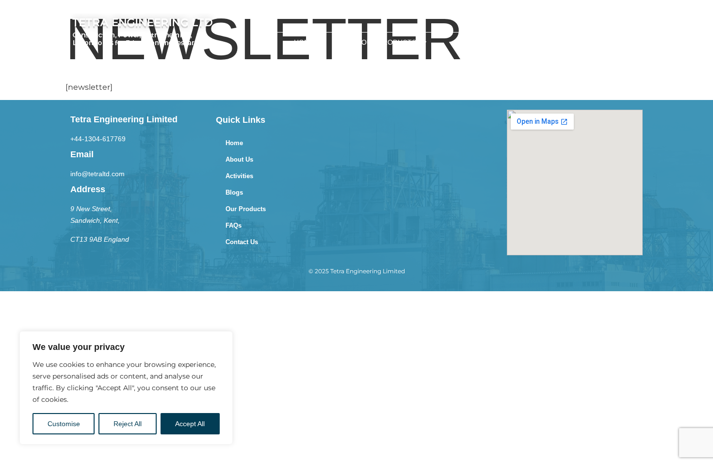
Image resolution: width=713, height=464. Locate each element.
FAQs (472, 42)
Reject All (127, 424)
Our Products (246, 209)
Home (304, 42)
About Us (239, 159)
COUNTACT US (598, 42)
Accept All (190, 424)
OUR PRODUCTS (388, 42)
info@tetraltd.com (97, 174)
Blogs (527, 42)
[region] (126, 388)
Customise (64, 424)
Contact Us (242, 242)
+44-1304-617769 (98, 139)
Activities (239, 176)
